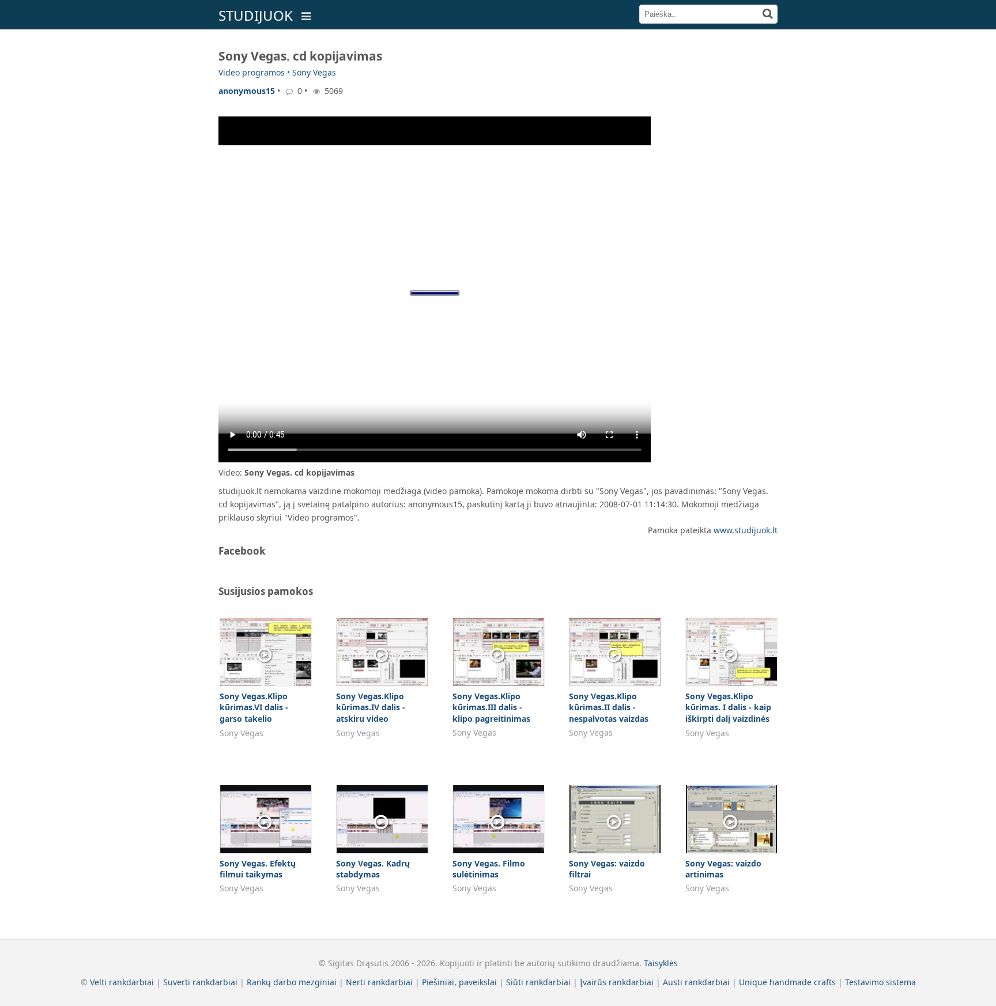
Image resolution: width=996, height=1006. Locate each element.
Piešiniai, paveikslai (459, 982)
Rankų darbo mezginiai (292, 982)
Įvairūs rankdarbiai (617, 982)
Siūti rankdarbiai (538, 982)
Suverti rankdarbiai (200, 982)
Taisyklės (661, 963)
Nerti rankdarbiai (379, 982)
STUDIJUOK (255, 15)
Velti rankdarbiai (122, 982)
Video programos (251, 72)
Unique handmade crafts (787, 982)
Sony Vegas (314, 72)
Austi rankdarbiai (696, 982)
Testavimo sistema (880, 982)
